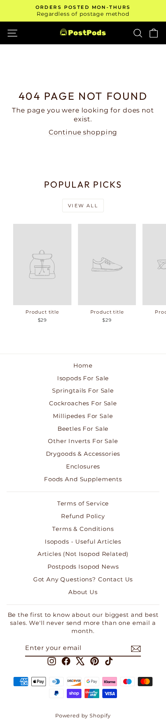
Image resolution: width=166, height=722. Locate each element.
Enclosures (83, 466)
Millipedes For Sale (83, 416)
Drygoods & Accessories (83, 453)
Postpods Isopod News (83, 566)
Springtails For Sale (83, 390)
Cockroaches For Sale (83, 403)
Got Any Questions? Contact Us (83, 579)
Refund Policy (83, 516)
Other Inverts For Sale (83, 441)
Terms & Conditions (82, 528)
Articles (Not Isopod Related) (83, 553)
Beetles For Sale (83, 428)
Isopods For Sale (83, 378)
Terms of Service (83, 503)
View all (83, 205)
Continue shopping (83, 132)
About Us (83, 592)
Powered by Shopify (83, 715)
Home (82, 365)
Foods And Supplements (83, 479)
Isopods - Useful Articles (83, 541)
